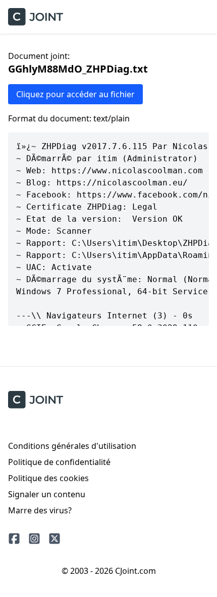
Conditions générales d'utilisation (72, 445)
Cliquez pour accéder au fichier (75, 94)
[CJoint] (35, 400)
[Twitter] (54, 539)
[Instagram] (34, 539)
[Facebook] (14, 539)
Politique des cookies (48, 478)
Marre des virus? (40, 510)
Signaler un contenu (46, 494)
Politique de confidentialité (59, 462)
